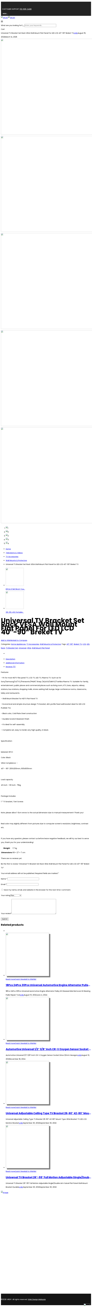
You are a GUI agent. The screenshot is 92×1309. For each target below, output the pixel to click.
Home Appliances (18, 644)
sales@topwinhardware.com (32, 1292)
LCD (84, 644)
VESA (29, 648)
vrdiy (76, 33)
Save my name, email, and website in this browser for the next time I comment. (37, 890)
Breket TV (78, 644)
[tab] (48, 659)
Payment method (13, 1250)
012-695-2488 (26, 9)
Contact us (10, 1219)
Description (10, 659)
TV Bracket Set (12, 648)
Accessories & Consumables (18, 1231)
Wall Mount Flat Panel (41, 648)
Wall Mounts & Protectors (16, 560)
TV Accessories (12, 556)
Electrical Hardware (14, 1235)
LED (88, 644)
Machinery (10, 1238)
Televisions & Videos (14, 553)
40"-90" (69, 644)
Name (4, 879)
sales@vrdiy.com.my (10, 1292)
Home (8, 549)
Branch (9, 1216)
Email (4, 884)
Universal (22, 648)
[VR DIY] (4, 18)
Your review (6, 913)
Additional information (15, 663)
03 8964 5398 (7, 1288)
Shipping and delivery (14, 1247)
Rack (3, 648)
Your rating (5, 895)
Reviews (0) (11, 667)
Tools (8, 1228)
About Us (9, 1213)
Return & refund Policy (15, 1256)
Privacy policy (11, 1253)
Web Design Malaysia (37, 1299)
